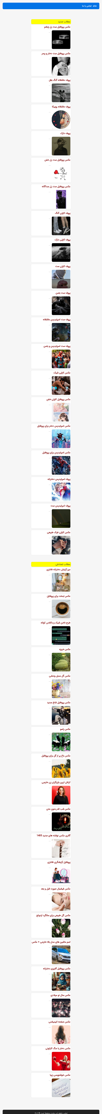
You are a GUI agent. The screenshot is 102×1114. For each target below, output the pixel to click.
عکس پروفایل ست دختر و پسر (56, 53)
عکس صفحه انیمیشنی (59, 1022)
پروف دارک (65, 133)
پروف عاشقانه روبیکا (61, 107)
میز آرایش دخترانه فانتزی (58, 569)
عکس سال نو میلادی (60, 995)
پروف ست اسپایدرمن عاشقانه (56, 319)
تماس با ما (87, 6)
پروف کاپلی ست (62, 266)
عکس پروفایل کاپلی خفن (58, 399)
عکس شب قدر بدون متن (58, 809)
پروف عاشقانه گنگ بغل (59, 80)
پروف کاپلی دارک (62, 240)
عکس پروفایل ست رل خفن (57, 160)
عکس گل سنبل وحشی (59, 676)
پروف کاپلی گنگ (62, 213)
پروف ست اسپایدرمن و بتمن (57, 346)
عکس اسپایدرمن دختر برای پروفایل (53, 426)
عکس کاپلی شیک (62, 373)
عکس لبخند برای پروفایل (58, 596)
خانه (95, 6)
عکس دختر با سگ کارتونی (58, 1048)
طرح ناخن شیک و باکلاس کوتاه (55, 623)
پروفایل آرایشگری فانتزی (58, 862)
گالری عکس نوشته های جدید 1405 (53, 835)
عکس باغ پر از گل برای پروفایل (56, 756)
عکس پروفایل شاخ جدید (58, 702)
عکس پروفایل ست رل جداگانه (56, 186)
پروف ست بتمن (63, 293)
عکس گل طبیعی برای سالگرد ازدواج (53, 915)
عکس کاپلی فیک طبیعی (58, 532)
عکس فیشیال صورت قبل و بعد (55, 889)
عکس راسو (65, 729)
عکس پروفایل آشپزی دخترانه (56, 968)
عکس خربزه (64, 649)
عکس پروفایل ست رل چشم (57, 27)
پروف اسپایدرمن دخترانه (59, 479)
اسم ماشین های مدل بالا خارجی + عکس (51, 942)
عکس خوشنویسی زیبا (60, 1075)
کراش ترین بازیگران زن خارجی (56, 782)
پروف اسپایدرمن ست (60, 506)
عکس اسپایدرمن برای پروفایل (56, 452)
